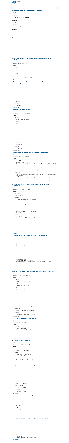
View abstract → (16, 56)
